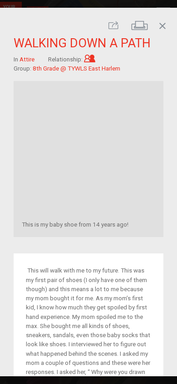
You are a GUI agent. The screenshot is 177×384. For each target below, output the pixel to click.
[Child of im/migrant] (89, 58)
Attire (27, 58)
